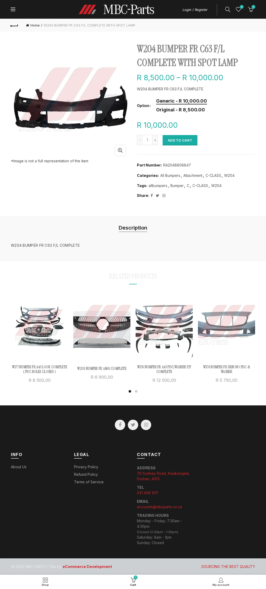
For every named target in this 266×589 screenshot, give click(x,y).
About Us (18, 467)
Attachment (192, 175)
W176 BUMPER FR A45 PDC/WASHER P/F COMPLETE (164, 369)
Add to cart (180, 140)
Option (143, 106)
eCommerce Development (87, 566)
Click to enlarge (120, 150)
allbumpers (158, 185)
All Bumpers (170, 175)
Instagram (146, 425)
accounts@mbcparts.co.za (159, 507)
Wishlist (241, 6)
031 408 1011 (147, 493)
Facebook (120, 425)
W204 (229, 175)
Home (35, 25)
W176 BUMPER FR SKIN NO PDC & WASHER (226, 369)
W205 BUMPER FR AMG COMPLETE (101, 368)
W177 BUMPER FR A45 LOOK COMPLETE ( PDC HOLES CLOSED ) (39, 369)
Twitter (133, 425)
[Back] (14, 25)
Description (133, 228)
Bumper (177, 185)
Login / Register (195, 10)
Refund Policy (86, 474)
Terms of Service (89, 482)
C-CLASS (213, 175)
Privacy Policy (86, 467)
